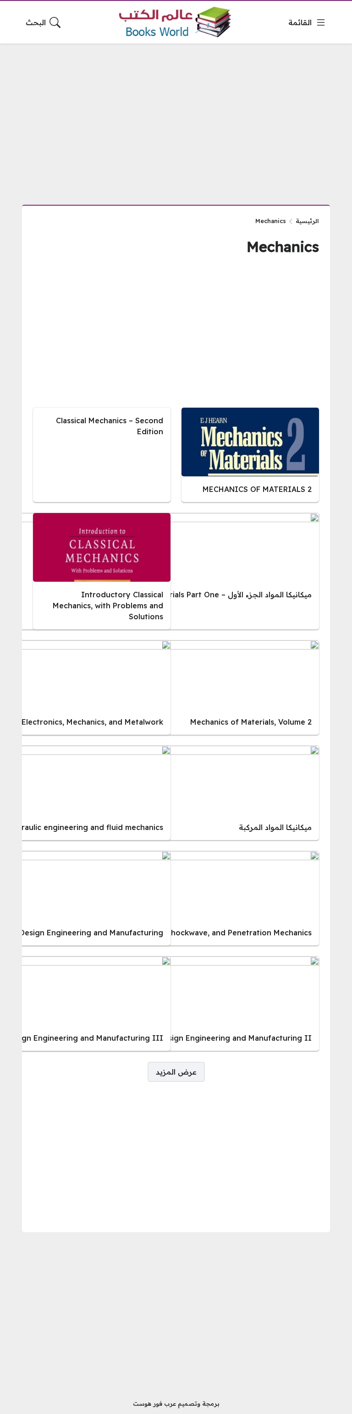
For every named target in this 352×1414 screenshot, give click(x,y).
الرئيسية (307, 220)
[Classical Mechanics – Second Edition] (101, 455)
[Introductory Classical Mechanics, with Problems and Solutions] (101, 571)
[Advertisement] (176, 119)
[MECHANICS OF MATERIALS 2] (250, 455)
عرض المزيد (176, 1071)
